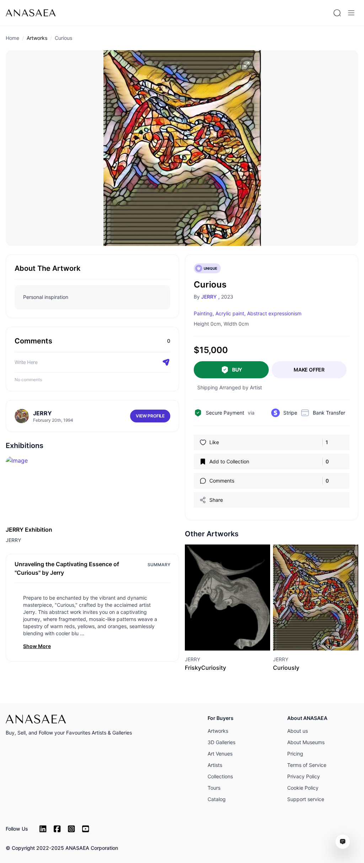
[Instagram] (71, 829)
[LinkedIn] (43, 829)
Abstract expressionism (274, 313)
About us (297, 731)
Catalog (217, 799)
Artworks (37, 38)
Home (12, 38)
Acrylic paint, (230, 313)
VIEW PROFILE (150, 416)
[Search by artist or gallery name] (337, 13)
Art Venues (220, 754)
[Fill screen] (247, 64)
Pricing (295, 754)
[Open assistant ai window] (343, 842)
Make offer (309, 370)
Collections (220, 776)
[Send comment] (166, 362)
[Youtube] (85, 829)
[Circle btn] (215, 638)
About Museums (306, 742)
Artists (215, 765)
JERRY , (210, 297)
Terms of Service (306, 765)
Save (235, 638)
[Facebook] (57, 829)
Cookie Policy (302, 788)
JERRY (13, 540)
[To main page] (31, 12)
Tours (214, 788)
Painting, (204, 313)
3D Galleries (221, 742)
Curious (63, 38)
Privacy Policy (303, 776)
